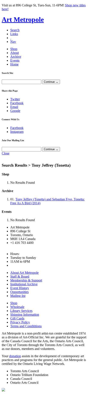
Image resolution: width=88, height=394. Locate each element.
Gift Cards (17, 318)
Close (5, 153)
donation (15, 356)
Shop (13, 49)
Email (14, 107)
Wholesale (17, 307)
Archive (15, 56)
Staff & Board (19, 276)
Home (14, 64)
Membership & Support (26, 280)
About (14, 53)
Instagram (16, 131)
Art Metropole (23, 19)
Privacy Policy (20, 322)
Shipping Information (24, 314)
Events (14, 60)
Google (15, 111)
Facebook (16, 103)
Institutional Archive (24, 284)
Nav (13, 41)
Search (14, 30)
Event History (19, 288)
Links (14, 34)
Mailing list (17, 296)
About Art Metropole (24, 272)
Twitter (15, 99)
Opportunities (19, 292)
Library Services (21, 311)
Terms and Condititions (26, 326)
